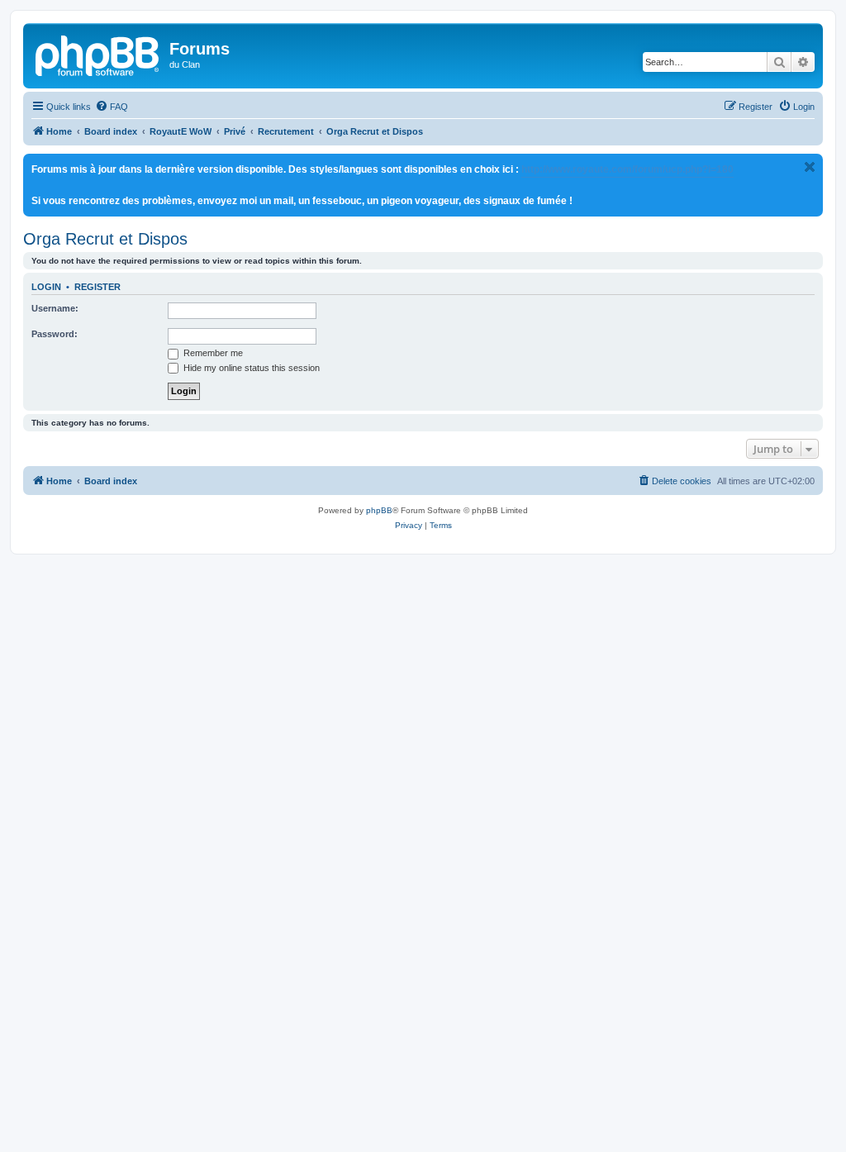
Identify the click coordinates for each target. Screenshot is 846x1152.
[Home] (98, 53)
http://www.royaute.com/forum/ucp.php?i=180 (627, 169)
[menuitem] (111, 107)
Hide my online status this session (250, 368)
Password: (54, 334)
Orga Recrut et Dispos (105, 239)
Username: (54, 308)
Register (97, 287)
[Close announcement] (810, 167)
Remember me (212, 353)
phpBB (379, 510)
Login (46, 287)
